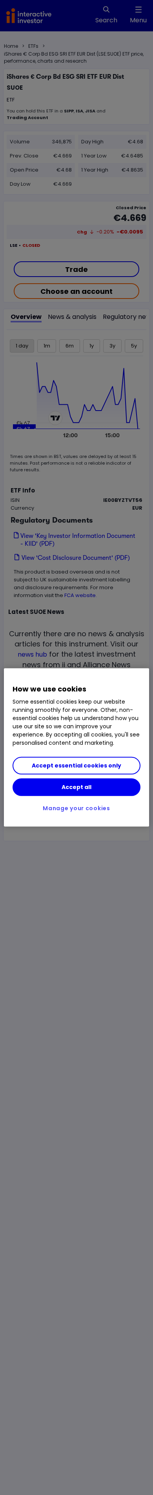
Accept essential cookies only (76, 765)
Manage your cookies (76, 808)
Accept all (76, 787)
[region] (76, 747)
